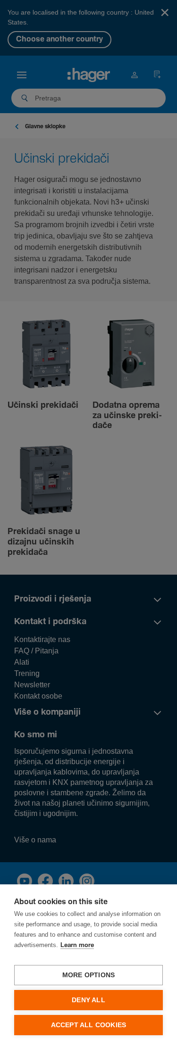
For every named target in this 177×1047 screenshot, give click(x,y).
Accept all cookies (88, 1025)
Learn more (77, 945)
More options (88, 975)
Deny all (88, 1000)
